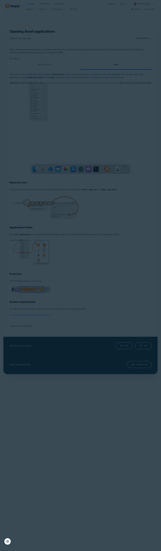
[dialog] (80, 275)
